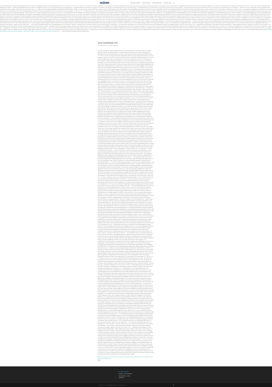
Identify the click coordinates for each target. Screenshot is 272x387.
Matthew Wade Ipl (267, 29)
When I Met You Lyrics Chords (35, 31)
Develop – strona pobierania (125, 373)
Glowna (115, 45)
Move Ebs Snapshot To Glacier (20, 31)
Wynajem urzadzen (135, 2)
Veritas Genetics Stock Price (6, 31)
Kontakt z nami (167, 2)
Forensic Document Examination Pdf (50, 31)
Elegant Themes (112, 385)
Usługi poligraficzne (157, 2)
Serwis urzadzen (146, 2)
